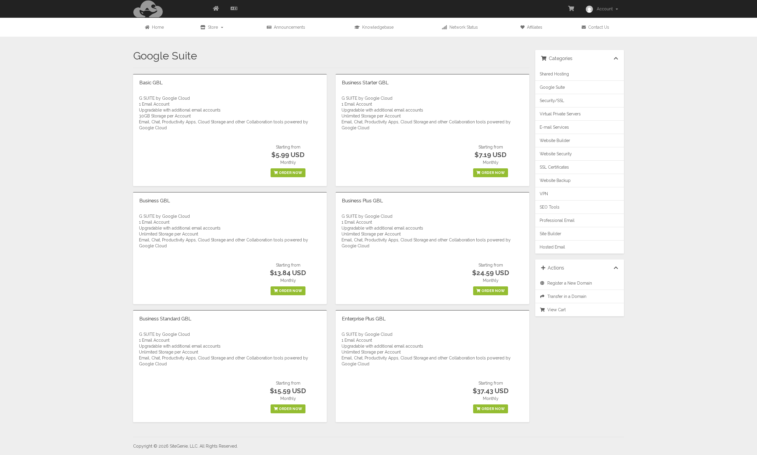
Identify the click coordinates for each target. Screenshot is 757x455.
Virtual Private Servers (560, 114)
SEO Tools (549, 207)
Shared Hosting (554, 74)
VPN (544, 193)
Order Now (290, 173)
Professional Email (557, 220)
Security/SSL (552, 100)
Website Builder (555, 140)
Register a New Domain (568, 283)
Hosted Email (552, 247)
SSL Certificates (554, 167)
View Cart (555, 309)
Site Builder (550, 233)
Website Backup (555, 180)
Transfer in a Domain (565, 296)
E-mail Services (554, 127)
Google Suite (552, 87)
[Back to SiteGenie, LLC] (216, 9)
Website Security (556, 153)
